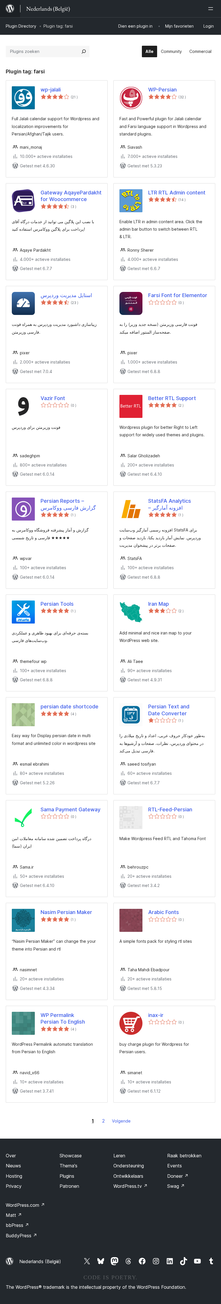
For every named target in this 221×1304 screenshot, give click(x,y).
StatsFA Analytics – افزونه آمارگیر (169, 504)
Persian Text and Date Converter (168, 709)
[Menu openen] (212, 8)
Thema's (68, 1166)
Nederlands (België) (40, 1261)
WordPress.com (25, 1205)
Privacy (14, 1186)
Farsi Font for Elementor (177, 295)
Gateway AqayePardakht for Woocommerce (71, 196)
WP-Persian (162, 90)
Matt (14, 1215)
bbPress (17, 1225)
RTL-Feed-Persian (170, 809)
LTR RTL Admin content (176, 193)
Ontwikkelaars (128, 1176)
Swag (176, 1186)
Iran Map (158, 604)
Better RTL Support (172, 398)
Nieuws (13, 1166)
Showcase (71, 1155)
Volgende (121, 1120)
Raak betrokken (184, 1155)
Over (11, 1155)
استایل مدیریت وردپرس (66, 295)
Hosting (14, 1176)
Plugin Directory (21, 26)
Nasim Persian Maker (66, 912)
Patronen (69, 1186)
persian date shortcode (69, 706)
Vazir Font (53, 398)
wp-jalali (51, 90)
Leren (119, 1155)
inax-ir (155, 1015)
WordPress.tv (130, 1186)
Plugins (67, 1176)
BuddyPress (21, 1235)
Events (174, 1166)
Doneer (177, 1176)
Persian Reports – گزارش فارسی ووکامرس (68, 504)
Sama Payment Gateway (70, 809)
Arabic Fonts (163, 912)
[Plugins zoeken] (83, 51)
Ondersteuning (128, 1166)
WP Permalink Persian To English (63, 1018)
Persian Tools (57, 604)
